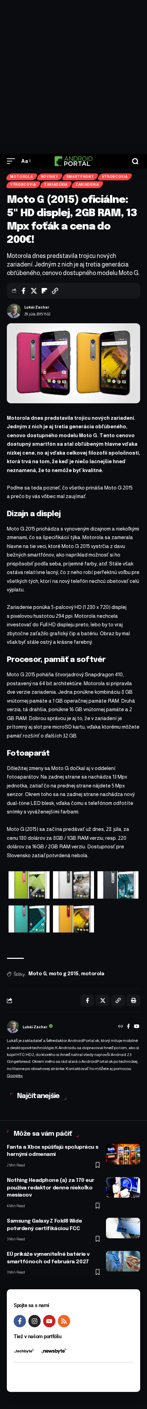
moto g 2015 (64, 973)
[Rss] (64, 1321)
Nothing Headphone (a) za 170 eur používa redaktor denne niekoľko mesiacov (50, 1188)
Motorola (21, 177)
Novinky (49, 177)
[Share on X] (34, 290)
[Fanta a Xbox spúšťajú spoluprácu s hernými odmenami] (123, 1154)
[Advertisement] (73, 77)
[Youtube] (49, 1321)
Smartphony (80, 177)
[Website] (121, 1026)
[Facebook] (128, 1026)
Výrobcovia (115, 177)
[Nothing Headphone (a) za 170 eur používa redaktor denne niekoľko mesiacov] (123, 1187)
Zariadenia (56, 184)
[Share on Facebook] (23, 290)
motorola (92, 973)
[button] (12, 161)
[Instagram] (34, 1321)
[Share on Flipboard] (44, 290)
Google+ (15, 1075)
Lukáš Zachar (36, 307)
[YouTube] (136, 1026)
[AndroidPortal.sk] (73, 161)
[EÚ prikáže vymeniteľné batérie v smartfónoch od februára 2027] (123, 1261)
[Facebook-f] (20, 1321)
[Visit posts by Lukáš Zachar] (14, 311)
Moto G (37, 973)
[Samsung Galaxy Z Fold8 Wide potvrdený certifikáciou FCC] (123, 1228)
